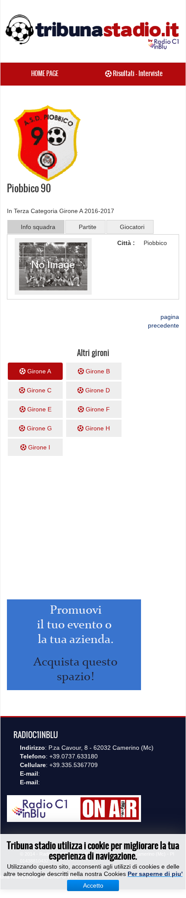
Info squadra (38, 226)
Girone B (97, 371)
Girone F (97, 409)
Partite (87, 226)
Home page (44, 73)
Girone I (38, 447)
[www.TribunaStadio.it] (93, 32)
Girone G (38, 428)
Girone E (38, 409)
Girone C (38, 390)
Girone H (96, 428)
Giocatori (132, 226)
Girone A (38, 371)
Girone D (96, 390)
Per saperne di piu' (155, 873)
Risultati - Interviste (137, 73)
